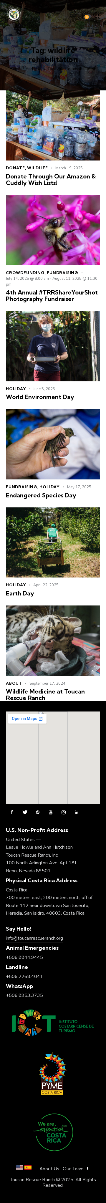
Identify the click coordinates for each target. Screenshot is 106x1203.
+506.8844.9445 (24, 957)
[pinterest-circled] (38, 812)
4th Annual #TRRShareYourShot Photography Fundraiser (52, 295)
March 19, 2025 (69, 168)
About (14, 683)
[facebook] (12, 812)
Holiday (16, 388)
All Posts (34, 69)
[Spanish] (28, 1168)
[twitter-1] (25, 812)
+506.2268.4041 (24, 976)
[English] (19, 1168)
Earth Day (20, 593)
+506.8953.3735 (24, 995)
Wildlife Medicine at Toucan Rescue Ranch (45, 694)
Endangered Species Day (41, 495)
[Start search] (96, 15)
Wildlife (37, 168)
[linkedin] (76, 812)
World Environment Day (40, 397)
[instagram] (63, 812)
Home (15, 69)
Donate (15, 168)
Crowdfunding (25, 272)
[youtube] (51, 812)
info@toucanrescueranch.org (34, 938)
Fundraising (62, 272)
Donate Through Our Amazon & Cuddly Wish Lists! (51, 179)
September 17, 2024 (47, 683)
